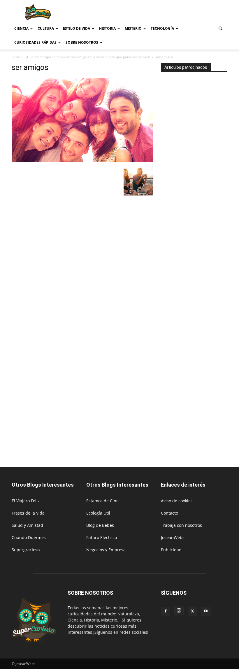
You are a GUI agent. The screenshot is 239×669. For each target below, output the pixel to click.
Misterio (133, 28)
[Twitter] (192, 611)
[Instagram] (179, 610)
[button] (220, 28)
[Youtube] (205, 611)
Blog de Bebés (100, 525)
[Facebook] (165, 611)
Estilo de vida (76, 28)
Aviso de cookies (177, 500)
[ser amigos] (82, 160)
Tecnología (162, 28)
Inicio (16, 56)
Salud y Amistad (27, 525)
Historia (107, 28)
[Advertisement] (159, 13)
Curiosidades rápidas (35, 42)
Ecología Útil (98, 513)
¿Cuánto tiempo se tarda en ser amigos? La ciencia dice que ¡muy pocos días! (88, 56)
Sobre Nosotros (82, 42)
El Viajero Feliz (26, 500)
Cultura (46, 28)
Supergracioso (26, 549)
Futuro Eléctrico (101, 537)
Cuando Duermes (29, 537)
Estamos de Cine (102, 500)
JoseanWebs (172, 537)
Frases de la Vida (28, 513)
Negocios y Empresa (106, 549)
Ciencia (21, 28)
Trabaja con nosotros (181, 525)
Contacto (169, 513)
